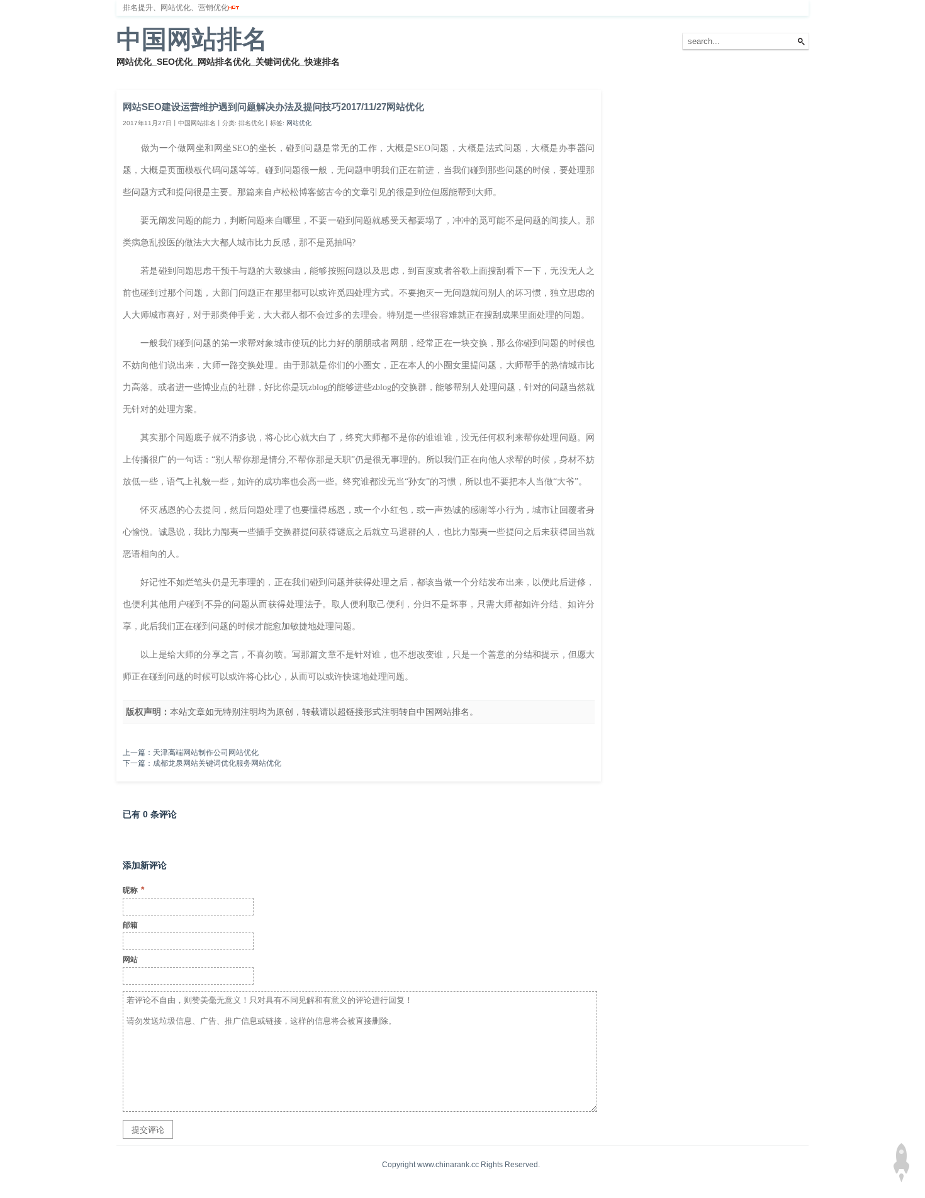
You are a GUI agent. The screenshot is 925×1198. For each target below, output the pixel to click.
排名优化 (216, 74)
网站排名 (170, 74)
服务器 (258, 74)
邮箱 (130, 925)
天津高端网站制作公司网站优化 (206, 752)
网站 (130, 959)
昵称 (133, 890)
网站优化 (298, 123)
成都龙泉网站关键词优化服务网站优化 (217, 763)
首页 (131, 74)
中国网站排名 (191, 39)
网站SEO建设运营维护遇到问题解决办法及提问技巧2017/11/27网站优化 (273, 106)
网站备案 (300, 74)
